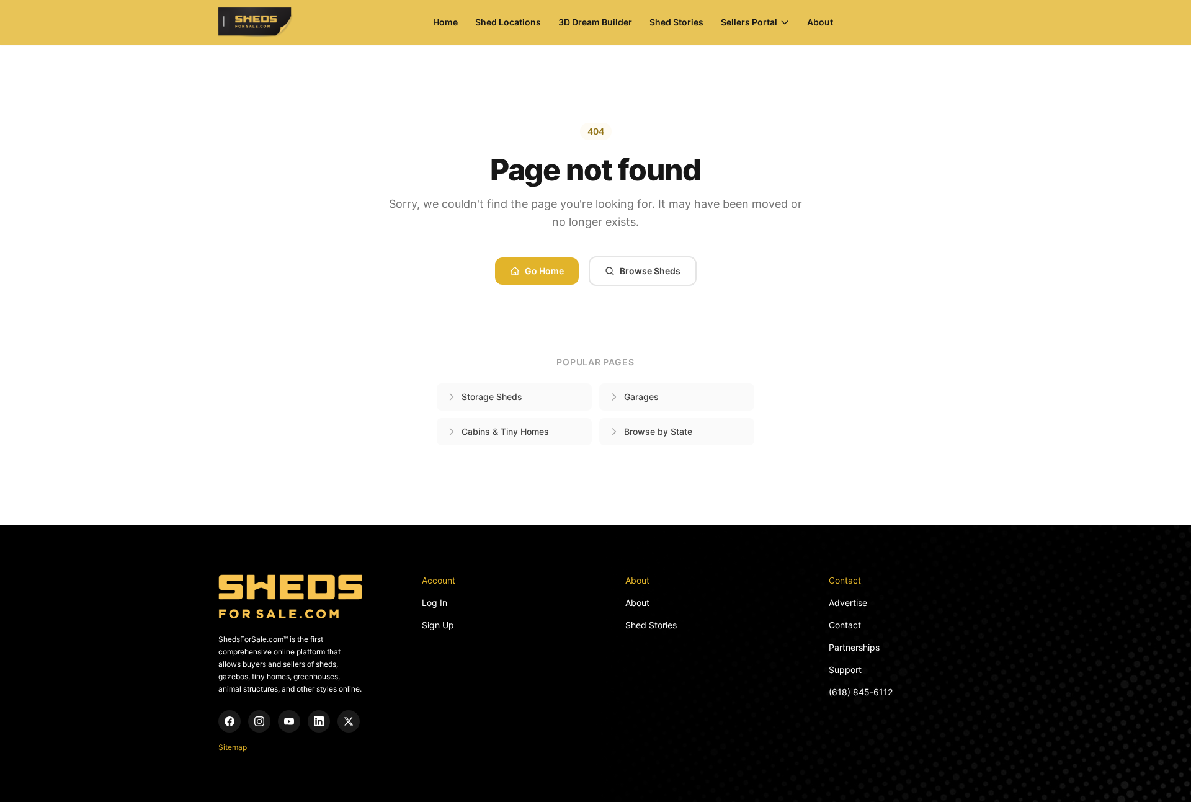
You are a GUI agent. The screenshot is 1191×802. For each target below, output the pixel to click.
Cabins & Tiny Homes (505, 431)
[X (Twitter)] (348, 721)
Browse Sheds (650, 270)
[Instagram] (259, 721)
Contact (845, 625)
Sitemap (232, 747)
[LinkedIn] (319, 721)
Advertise (848, 602)
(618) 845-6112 (861, 692)
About (820, 22)
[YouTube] (289, 721)
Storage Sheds (492, 396)
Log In (434, 602)
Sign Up (438, 625)
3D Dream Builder (595, 22)
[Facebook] (229, 721)
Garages (641, 396)
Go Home (544, 270)
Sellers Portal (749, 22)
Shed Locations (508, 22)
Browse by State (658, 431)
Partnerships (854, 647)
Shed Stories (676, 22)
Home (445, 22)
